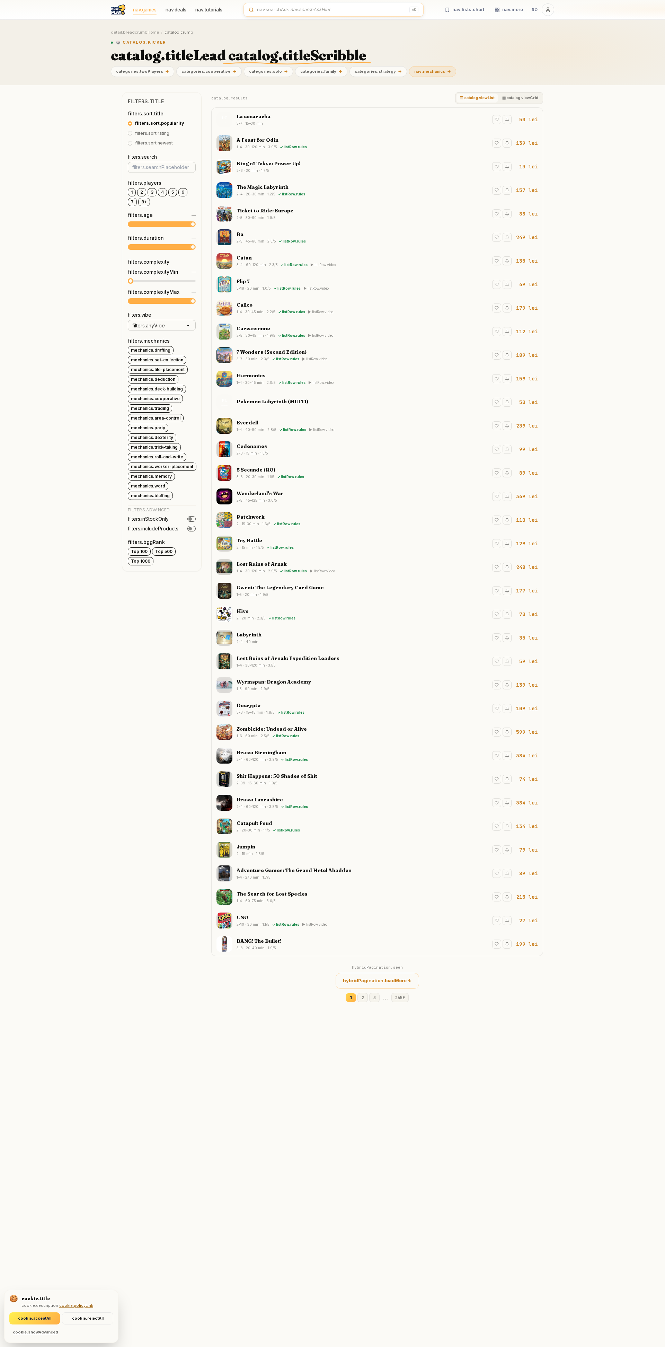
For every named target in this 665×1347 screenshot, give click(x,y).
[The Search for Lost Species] (377, 897)
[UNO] (377, 920)
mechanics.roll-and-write (157, 456)
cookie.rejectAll (88, 1318)
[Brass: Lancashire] (377, 803)
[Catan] (377, 261)
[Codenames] (377, 449)
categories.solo (268, 71)
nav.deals (176, 9)
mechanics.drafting (150, 350)
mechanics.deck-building (157, 388)
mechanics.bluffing (150, 495)
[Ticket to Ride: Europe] (377, 214)
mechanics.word (148, 485)
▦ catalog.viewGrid (520, 98)
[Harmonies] (377, 378)
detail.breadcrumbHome (135, 32)
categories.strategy (378, 71)
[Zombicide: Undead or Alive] (377, 732)
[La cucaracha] (377, 119)
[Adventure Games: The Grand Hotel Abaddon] (377, 873)
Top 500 (163, 551)
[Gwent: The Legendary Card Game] (377, 590)
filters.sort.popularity (159, 123)
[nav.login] (548, 9)
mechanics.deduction (153, 379)
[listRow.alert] (507, 119)
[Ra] (377, 237)
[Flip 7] (377, 284)
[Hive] (377, 614)
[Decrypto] (377, 708)
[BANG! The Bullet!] (377, 944)
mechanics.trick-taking (154, 447)
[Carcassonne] (377, 331)
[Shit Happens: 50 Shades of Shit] (377, 779)
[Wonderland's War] (377, 496)
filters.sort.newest (154, 143)
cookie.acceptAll (34, 1318)
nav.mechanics (432, 71)
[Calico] (377, 308)
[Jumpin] (377, 850)
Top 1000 (140, 561)
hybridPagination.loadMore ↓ (377, 980)
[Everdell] (377, 426)
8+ (144, 201)
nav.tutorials (208, 9)
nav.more (512, 9)
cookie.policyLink (76, 1305)
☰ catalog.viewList (477, 98)
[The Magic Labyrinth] (377, 190)
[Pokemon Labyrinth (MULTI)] (377, 402)
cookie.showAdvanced (35, 1332)
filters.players (144, 183)
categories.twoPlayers (142, 71)
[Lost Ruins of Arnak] (377, 567)
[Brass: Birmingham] (377, 755)
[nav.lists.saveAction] (496, 119)
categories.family (321, 71)
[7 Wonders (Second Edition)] (377, 355)
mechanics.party (148, 427)
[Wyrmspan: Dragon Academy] (377, 685)
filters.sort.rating (152, 133)
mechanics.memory (151, 476)
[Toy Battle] (377, 543)
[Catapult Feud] (377, 826)
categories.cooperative (209, 71)
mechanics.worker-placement (162, 466)
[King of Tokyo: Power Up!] (377, 166)
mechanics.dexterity (152, 437)
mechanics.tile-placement (158, 369)
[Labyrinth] (377, 638)
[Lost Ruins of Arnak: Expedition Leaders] (377, 661)
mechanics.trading (150, 408)
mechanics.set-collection (157, 359)
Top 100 (139, 551)
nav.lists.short (468, 9)
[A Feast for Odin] (377, 143)
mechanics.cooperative (155, 398)
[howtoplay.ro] (118, 10)
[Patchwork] (377, 520)
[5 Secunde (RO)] (377, 473)
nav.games (145, 9)
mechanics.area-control (155, 418)
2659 (400, 997)
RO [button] (535, 9)
